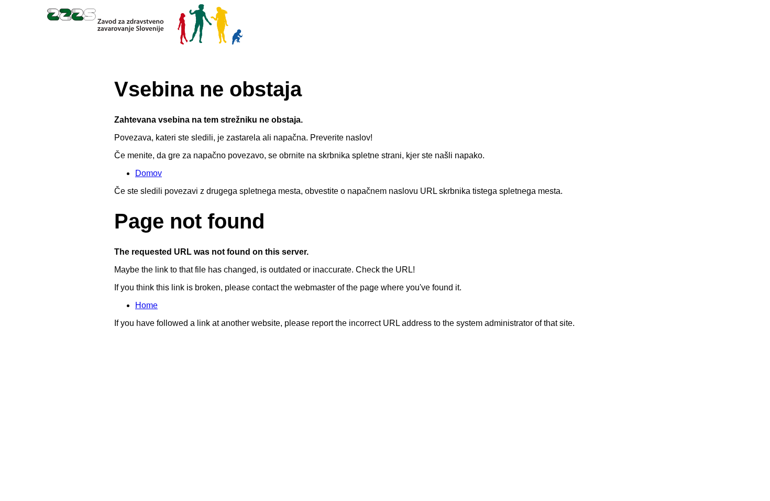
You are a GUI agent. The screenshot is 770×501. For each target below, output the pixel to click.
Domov (148, 173)
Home (146, 305)
